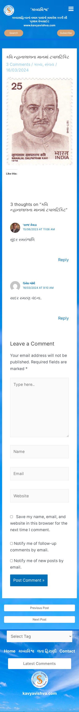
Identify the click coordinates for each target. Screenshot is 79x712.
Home (9, 651)
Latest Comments (39, 663)
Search (13, 32)
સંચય (49, 64)
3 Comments (18, 64)
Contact (67, 651)
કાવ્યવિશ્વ (26, 651)
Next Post (39, 619)
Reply (63, 259)
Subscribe (66, 32)
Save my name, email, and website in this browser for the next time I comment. (38, 523)
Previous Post (39, 608)
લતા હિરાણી (46, 651)
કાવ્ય (38, 64)
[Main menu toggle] (71, 9)
